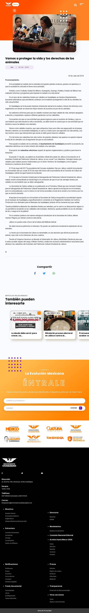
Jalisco (15, 4)
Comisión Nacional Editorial (61, 535)
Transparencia (56, 586)
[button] (86, 324)
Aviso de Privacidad (44, 610)
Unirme (73, 408)
